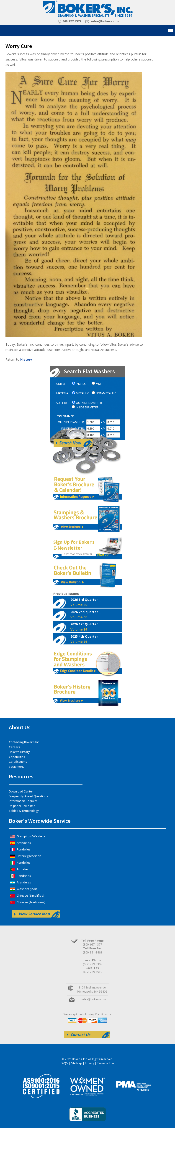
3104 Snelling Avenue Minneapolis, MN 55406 (92, 989)
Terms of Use (105, 1063)
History (26, 359)
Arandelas (23, 843)
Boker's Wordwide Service (40, 820)
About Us (20, 727)
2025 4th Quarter (84, 639)
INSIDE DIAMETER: (73, 428)
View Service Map (34, 913)
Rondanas (23, 876)
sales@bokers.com (104, 21)
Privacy (89, 1063)
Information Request (23, 801)
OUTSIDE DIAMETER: (71, 422)
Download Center (21, 791)
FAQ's (64, 1063)
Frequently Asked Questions (28, 796)
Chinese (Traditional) (30, 902)
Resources (21, 776)
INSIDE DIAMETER (87, 407)
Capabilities (17, 757)
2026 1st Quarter (84, 626)
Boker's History (19, 752)
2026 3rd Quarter (84, 602)
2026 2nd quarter (84, 614)
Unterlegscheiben (28, 856)
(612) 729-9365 (92, 964)
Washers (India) (27, 889)
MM (98, 383)
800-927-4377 (72, 21)
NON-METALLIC (106, 393)
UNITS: (60, 383)
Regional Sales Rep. (22, 806)
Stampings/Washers (30, 836)
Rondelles (23, 849)
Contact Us (80, 1034)
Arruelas (22, 869)
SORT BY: (62, 403)
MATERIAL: (63, 393)
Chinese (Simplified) (30, 895)
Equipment (16, 767)
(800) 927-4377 (92, 944)
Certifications (18, 762)
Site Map (76, 1063)
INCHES (80, 383)
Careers (14, 747)
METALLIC (82, 393)
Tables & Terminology (24, 811)
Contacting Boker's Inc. (24, 742)
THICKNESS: (77, 435)
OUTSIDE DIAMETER (89, 403)
